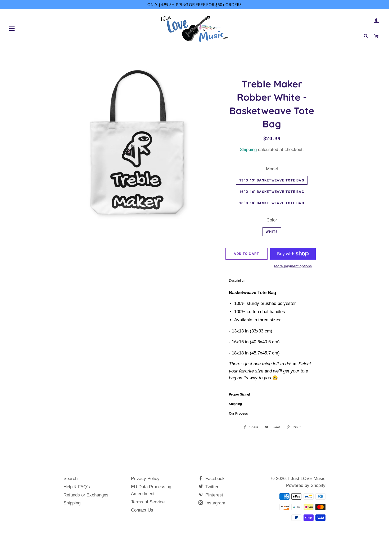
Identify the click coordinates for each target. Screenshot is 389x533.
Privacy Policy (145, 478)
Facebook (214, 478)
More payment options (293, 266)
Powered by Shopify (305, 485)
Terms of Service (148, 501)
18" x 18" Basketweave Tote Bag (271, 203)
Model (272, 168)
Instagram (214, 502)
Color (271, 220)
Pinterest (213, 495)
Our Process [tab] (238, 413)
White (272, 232)
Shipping (248, 149)
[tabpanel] (272, 337)
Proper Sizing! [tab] (239, 394)
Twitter (211, 486)
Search (71, 478)
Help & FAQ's (77, 486)
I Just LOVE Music (306, 478)
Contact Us (142, 510)
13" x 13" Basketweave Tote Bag (271, 180)
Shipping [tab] (235, 404)
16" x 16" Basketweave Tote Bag (271, 192)
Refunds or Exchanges (86, 495)
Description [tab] (237, 280)
